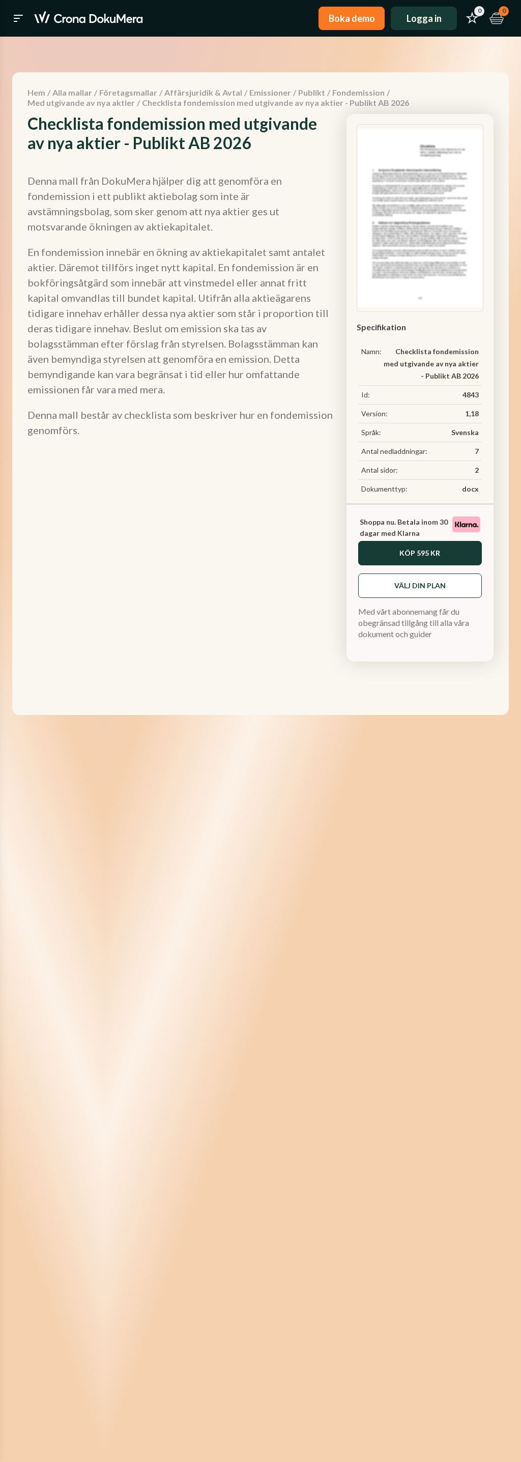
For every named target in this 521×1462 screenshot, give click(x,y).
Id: (365, 394)
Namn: (371, 351)
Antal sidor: (379, 470)
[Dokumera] (89, 18)
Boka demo (352, 18)
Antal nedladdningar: (394, 451)
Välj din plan (420, 585)
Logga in (424, 18)
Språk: (371, 432)
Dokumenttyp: (384, 488)
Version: (374, 413)
